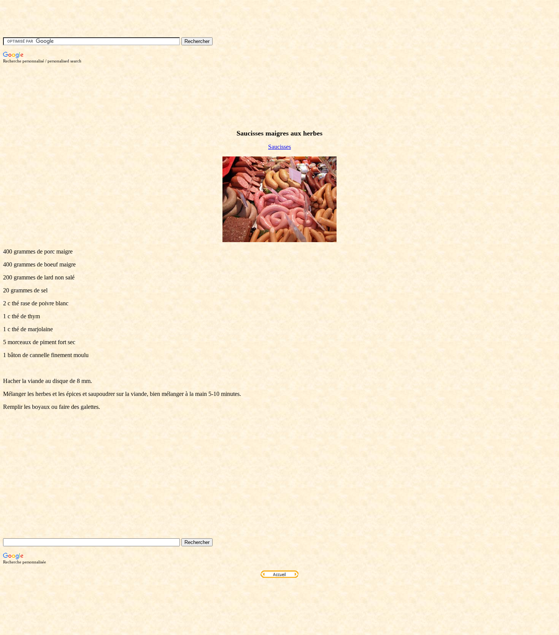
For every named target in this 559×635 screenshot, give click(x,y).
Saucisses (279, 147)
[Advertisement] (141, 80)
